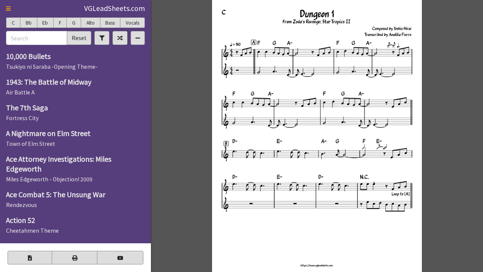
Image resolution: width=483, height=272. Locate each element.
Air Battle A (20, 92)
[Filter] (101, 38)
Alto (90, 22)
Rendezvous (21, 205)
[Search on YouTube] (120, 257)
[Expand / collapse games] (138, 38)
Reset (79, 38)
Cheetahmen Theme (32, 230)
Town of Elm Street (30, 143)
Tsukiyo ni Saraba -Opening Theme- (52, 66)
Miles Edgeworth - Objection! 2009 (49, 179)
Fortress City (22, 118)
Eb (45, 22)
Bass (110, 22)
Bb (29, 22)
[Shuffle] (120, 38)
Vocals (132, 22)
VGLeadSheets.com (114, 8)
